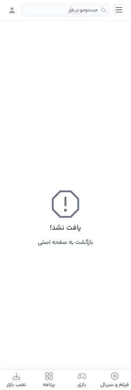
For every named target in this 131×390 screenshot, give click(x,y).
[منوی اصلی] (119, 9)
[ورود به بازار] (12, 10)
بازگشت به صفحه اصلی (65, 242)
